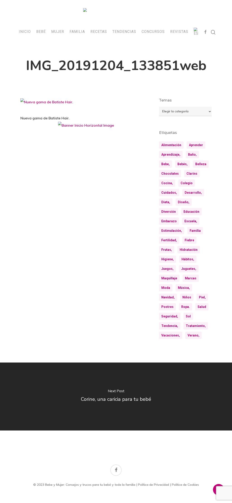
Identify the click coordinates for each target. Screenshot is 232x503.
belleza (200, 164)
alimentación (171, 145)
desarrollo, (193, 192)
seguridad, (169, 316)
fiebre (189, 240)
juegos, (167, 269)
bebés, (182, 164)
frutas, (166, 250)
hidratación (189, 250)
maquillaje (169, 278)
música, (184, 288)
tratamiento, (196, 326)
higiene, (167, 259)
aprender (196, 145)
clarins (191, 173)
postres (167, 307)
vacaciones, (170, 335)
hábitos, (187, 259)
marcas (190, 278)
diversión (168, 211)
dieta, (165, 202)
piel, (202, 297)
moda (165, 288)
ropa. (185, 307)
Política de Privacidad (153, 485)
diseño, (183, 202)
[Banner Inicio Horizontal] (86, 127)
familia (195, 230)
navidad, (168, 297)
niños (186, 297)
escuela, (190, 221)
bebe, (165, 164)
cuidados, (169, 192)
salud (202, 307)
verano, (193, 335)
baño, (192, 154)
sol (188, 316)
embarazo (169, 221)
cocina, (167, 183)
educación (191, 211)
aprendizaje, (170, 154)
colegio (187, 183)
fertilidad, (169, 240)
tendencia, (169, 326)
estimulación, (171, 230)
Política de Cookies (185, 485)
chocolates (170, 173)
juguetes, (188, 269)
